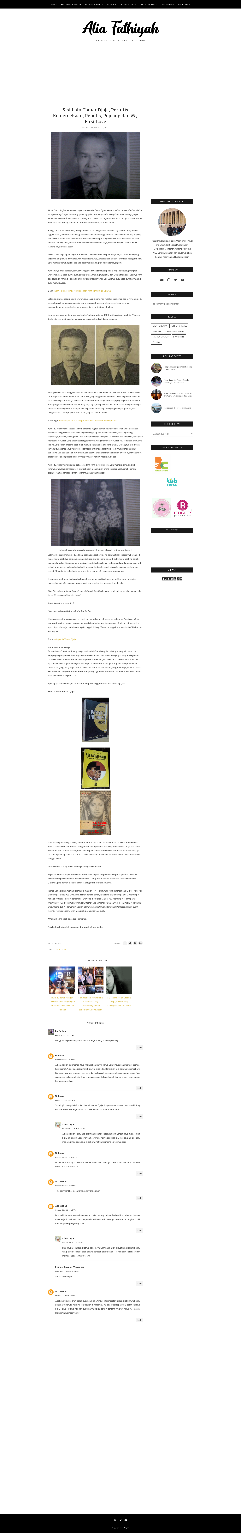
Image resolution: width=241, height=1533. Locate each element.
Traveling (156, 342)
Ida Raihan (60, 1031)
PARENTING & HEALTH (175, 331)
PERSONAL (157, 331)
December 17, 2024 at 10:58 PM (67, 1271)
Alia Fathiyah (124, 1528)
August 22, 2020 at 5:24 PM (65, 1100)
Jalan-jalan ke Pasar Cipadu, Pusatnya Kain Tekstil (176, 381)
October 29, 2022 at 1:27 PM (72, 1242)
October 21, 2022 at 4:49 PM (65, 1186)
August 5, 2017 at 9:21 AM (64, 1035)
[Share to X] (130, 943)
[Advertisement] (95, 79)
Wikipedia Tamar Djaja (65, 639)
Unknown (60, 1055)
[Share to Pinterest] (135, 943)
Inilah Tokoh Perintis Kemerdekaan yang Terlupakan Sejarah (82, 290)
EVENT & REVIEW (160, 326)
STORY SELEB (60, 949)
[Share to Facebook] (125, 943)
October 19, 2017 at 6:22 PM (65, 1060)
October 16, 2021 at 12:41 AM (66, 1157)
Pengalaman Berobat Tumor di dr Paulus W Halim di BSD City (178, 394)
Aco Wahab (61, 1181)
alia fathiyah (68, 1124)
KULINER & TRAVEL (179, 326)
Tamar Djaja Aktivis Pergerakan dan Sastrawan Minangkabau (87, 420)
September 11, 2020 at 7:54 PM (73, 1128)
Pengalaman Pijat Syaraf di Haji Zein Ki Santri (178, 368)
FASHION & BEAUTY (161, 337)
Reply (140, 1047)
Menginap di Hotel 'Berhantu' (177, 408)
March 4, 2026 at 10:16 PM (65, 1295)
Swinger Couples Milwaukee (69, 1266)
